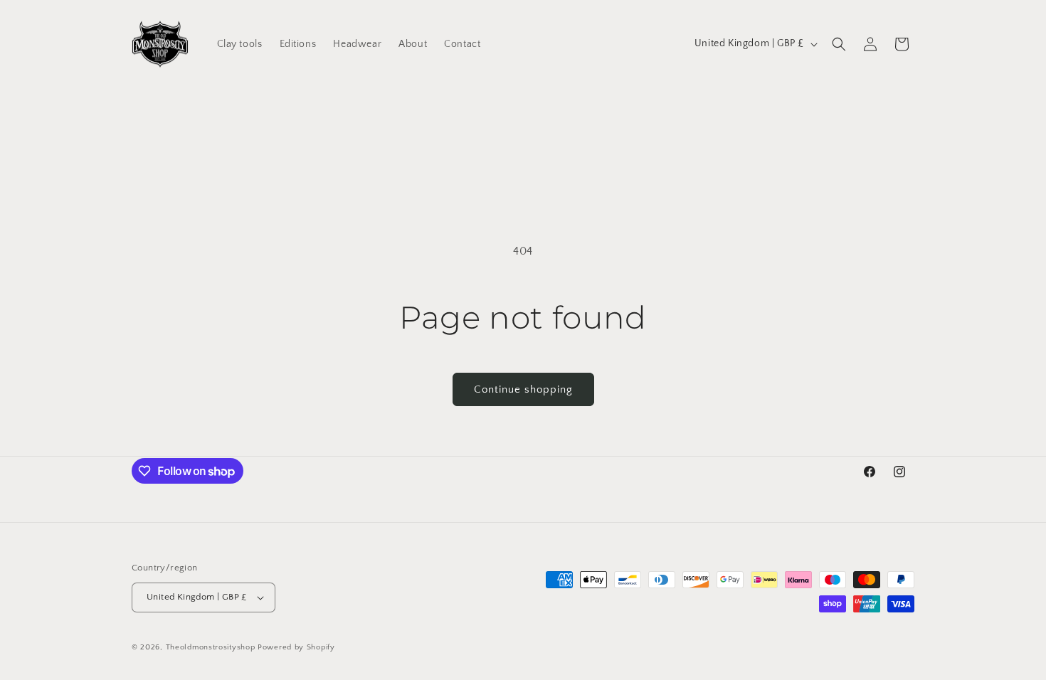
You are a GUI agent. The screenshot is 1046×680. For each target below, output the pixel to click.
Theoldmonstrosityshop (210, 647)
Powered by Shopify (296, 647)
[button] (839, 44)
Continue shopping (523, 389)
